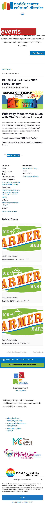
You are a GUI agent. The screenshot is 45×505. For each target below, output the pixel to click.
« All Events (6, 69)
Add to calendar (13, 155)
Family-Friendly (7, 190)
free (14, 190)
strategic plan (12, 426)
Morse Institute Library (9, 211)
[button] (42, 480)
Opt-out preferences (17, 502)
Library (15, 184)
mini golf (5, 192)
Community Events (8, 182)
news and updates (14, 428)
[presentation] (21, 238)
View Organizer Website (30, 176)
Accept (22, 497)
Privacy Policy (28, 502)
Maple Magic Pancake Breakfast (16, 352)
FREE (10, 184)
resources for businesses (16, 423)
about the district (13, 418)
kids (18, 190)
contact (10, 431)
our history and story (14, 421)
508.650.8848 (20, 390)
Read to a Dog (37, 352)
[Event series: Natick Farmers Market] (27, 259)
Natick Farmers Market (9, 256)
